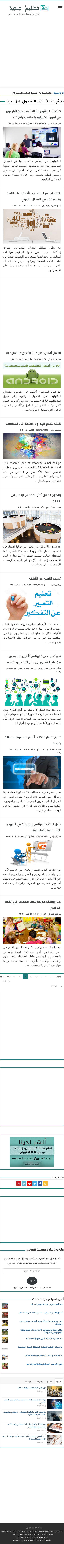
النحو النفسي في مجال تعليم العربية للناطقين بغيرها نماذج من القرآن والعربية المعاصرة (24, 1437)
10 (57, 672)
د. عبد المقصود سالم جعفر (48, 749)
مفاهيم (18, 584)
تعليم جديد (58, 1531)
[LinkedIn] (24, 1183)
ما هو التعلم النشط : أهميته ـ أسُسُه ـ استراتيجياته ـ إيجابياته (40, 1323)
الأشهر (49, 1381)
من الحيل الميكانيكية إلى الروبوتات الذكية (44, 1338)
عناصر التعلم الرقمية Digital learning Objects (43, 1355)
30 (4, 981)
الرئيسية (58, 93)
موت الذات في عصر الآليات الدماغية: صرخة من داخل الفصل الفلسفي (25, 1401)
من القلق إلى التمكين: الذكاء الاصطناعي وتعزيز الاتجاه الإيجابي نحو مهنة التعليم (27, 1425)
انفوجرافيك (17, 123)
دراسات (20, 205)
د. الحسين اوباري (52, 507)
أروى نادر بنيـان (53, 584)
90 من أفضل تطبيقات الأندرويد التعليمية (33, 353)
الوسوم (28, 1381)
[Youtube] (18, 1183)
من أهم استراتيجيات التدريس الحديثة (46, 1304)
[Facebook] (40, 1183)
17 (36, 977)
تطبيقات (19, 359)
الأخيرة (58, 1381)
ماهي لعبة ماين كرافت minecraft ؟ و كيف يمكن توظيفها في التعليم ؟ (41, 1331)
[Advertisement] (32, 52)
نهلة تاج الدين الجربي (50, 205)
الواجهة (15, 836)
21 (14, 977)
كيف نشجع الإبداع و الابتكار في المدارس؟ (33, 423)
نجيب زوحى (54, 430)
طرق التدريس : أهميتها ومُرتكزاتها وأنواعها (44, 1364)
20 (20, 977)
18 (31, 977)
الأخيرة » (54, 986)
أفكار (25, 507)
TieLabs (48, 1540)
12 (11, 359)
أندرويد (26, 359)
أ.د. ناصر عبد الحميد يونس (48, 668)
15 (20, 914)
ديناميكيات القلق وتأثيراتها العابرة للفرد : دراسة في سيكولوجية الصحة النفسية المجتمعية (24, 1413)
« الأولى (59, 977)
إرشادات (26, 123)
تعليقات (38, 1381)
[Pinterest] (29, 1183)
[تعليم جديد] (28, 10)
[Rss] (45, 1183)
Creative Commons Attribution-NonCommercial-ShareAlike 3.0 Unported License (32, 1532)
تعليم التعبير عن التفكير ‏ (44, 578)
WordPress (28, 1540)
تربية (17, 749)
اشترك (32, 1280)
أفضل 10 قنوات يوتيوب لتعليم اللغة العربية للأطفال (40, 1313)
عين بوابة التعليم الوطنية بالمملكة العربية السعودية (40, 1347)
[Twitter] (34, 1183)
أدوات (29, 836)
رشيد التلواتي (53, 123)
